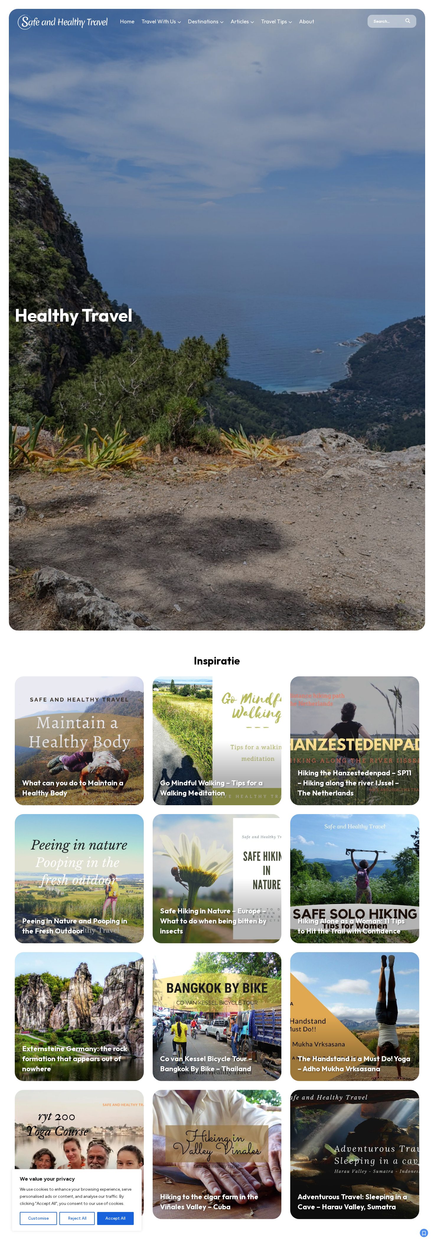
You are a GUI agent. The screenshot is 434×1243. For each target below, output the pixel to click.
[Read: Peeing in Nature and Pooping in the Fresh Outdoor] (79, 878)
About (306, 21)
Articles (240, 21)
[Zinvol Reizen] (62, 21)
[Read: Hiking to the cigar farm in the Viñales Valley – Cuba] (217, 1154)
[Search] (407, 21)
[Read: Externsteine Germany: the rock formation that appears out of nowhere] (79, 1016)
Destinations (203, 21)
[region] (77, 1200)
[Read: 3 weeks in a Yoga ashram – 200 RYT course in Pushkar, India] (79, 1154)
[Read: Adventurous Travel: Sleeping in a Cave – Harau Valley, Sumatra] (354, 1154)
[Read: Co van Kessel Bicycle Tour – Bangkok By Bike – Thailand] (217, 1016)
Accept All (115, 1218)
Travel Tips (274, 21)
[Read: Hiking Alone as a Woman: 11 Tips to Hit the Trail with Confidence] (354, 878)
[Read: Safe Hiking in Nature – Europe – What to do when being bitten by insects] (217, 878)
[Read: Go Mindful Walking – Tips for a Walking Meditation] (217, 741)
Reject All (77, 1218)
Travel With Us (158, 21)
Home (127, 21)
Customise (38, 1218)
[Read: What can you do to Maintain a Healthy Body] (79, 741)
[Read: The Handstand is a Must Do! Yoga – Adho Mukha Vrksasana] (354, 1016)
